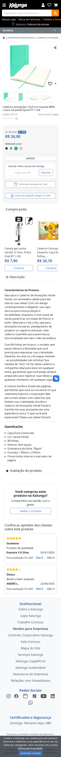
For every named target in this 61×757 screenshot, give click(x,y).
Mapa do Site (30, 648)
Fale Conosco (30, 641)
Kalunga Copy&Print (31, 661)
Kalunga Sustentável (30, 667)
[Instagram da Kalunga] (8, 696)
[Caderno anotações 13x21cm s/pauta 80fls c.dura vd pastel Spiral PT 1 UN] (8, 97)
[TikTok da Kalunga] (34, 696)
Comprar (18, 268)
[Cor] (16, 148)
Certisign (16, 723)
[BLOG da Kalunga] (52, 696)
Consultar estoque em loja (32, 184)
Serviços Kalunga (30, 654)
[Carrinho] (56, 4)
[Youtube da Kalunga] (43, 696)
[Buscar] (55, 13)
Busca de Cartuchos (29, 19)
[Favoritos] (49, 4)
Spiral (55, 114)
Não (50, 557)
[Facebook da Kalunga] (17, 696)
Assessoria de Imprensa (30, 674)
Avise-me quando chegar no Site (32, 195)
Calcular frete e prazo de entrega (26, 166)
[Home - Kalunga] (4, 37)
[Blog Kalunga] (25, 696)
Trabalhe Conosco (30, 622)
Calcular (46, 172)
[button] (8, 97)
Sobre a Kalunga (30, 609)
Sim (39, 557)
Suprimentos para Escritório (21, 37)
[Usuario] (43, 4)
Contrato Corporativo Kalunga (30, 635)
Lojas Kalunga (30, 615)
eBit (48, 723)
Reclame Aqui (34, 723)
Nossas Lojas (9, 19)
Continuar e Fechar (30, 753)
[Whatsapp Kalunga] (30, 702)
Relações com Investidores (30, 680)
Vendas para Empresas (30, 628)
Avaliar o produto (30, 511)
